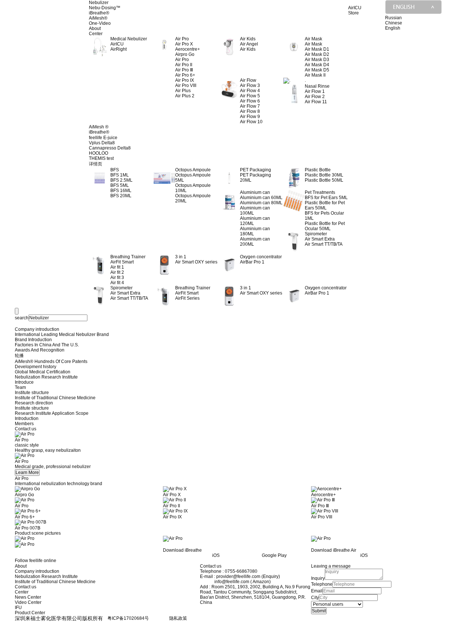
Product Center (30, 612)
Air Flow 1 (315, 91)
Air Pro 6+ (185, 75)
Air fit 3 (117, 277)
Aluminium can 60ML (261, 197)
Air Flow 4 (250, 90)
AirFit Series (187, 298)
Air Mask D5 (317, 70)
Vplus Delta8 (102, 142)
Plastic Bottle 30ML (324, 175)
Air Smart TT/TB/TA (324, 244)
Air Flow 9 (250, 116)
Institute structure (32, 392)
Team (20, 387)
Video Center (28, 602)
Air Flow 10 (251, 121)
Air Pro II (183, 64)
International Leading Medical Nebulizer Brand (62, 334)
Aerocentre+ (187, 49)
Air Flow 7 (250, 106)
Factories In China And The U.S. (47, 344)
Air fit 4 (117, 282)
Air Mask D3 (317, 59)
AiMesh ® (99, 127)
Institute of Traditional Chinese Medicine (55, 397)
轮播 (19, 355)
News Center (28, 597)
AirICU (117, 44)
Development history (35, 366)
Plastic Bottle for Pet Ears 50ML (325, 205)
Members (24, 423)
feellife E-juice (103, 137)
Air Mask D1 (317, 49)
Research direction (34, 403)
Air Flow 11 (316, 101)
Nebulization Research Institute (46, 377)
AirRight (118, 49)
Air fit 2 (117, 272)
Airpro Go (184, 54)
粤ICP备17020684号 (128, 618)
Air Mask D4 (317, 64)
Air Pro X (184, 44)
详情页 (95, 164)
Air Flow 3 (250, 85)
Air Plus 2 (184, 95)
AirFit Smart (122, 262)
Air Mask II (315, 75)
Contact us (25, 428)
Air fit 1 (117, 267)
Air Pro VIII (185, 85)
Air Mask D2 (317, 54)
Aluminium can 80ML (261, 202)
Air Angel (249, 44)
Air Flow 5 (250, 95)
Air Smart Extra (320, 239)
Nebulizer (99, 2)
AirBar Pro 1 (252, 262)
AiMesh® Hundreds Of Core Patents (51, 361)
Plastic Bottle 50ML (324, 180)
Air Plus (183, 90)
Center (96, 33)
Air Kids (248, 49)
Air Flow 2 (315, 96)
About (95, 28)
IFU (18, 607)
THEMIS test (101, 158)
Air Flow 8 (250, 111)
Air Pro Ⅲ (184, 70)
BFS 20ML (120, 195)
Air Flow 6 (250, 101)
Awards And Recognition (39, 350)
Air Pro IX (184, 80)
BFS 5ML (119, 185)
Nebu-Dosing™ (104, 7)
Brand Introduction (33, 339)
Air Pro (182, 59)
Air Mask (313, 44)
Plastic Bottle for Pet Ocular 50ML (325, 226)
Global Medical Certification (42, 371)
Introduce (24, 382)
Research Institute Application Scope (52, 413)
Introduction (27, 418)
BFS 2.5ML (121, 180)
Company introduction (37, 329)
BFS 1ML (119, 175)
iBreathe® (99, 13)
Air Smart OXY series (196, 262)
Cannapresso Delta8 (110, 148)
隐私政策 (178, 618)
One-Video (100, 23)
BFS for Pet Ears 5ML (326, 197)
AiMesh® (98, 18)
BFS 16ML (120, 190)
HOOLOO (98, 153)
